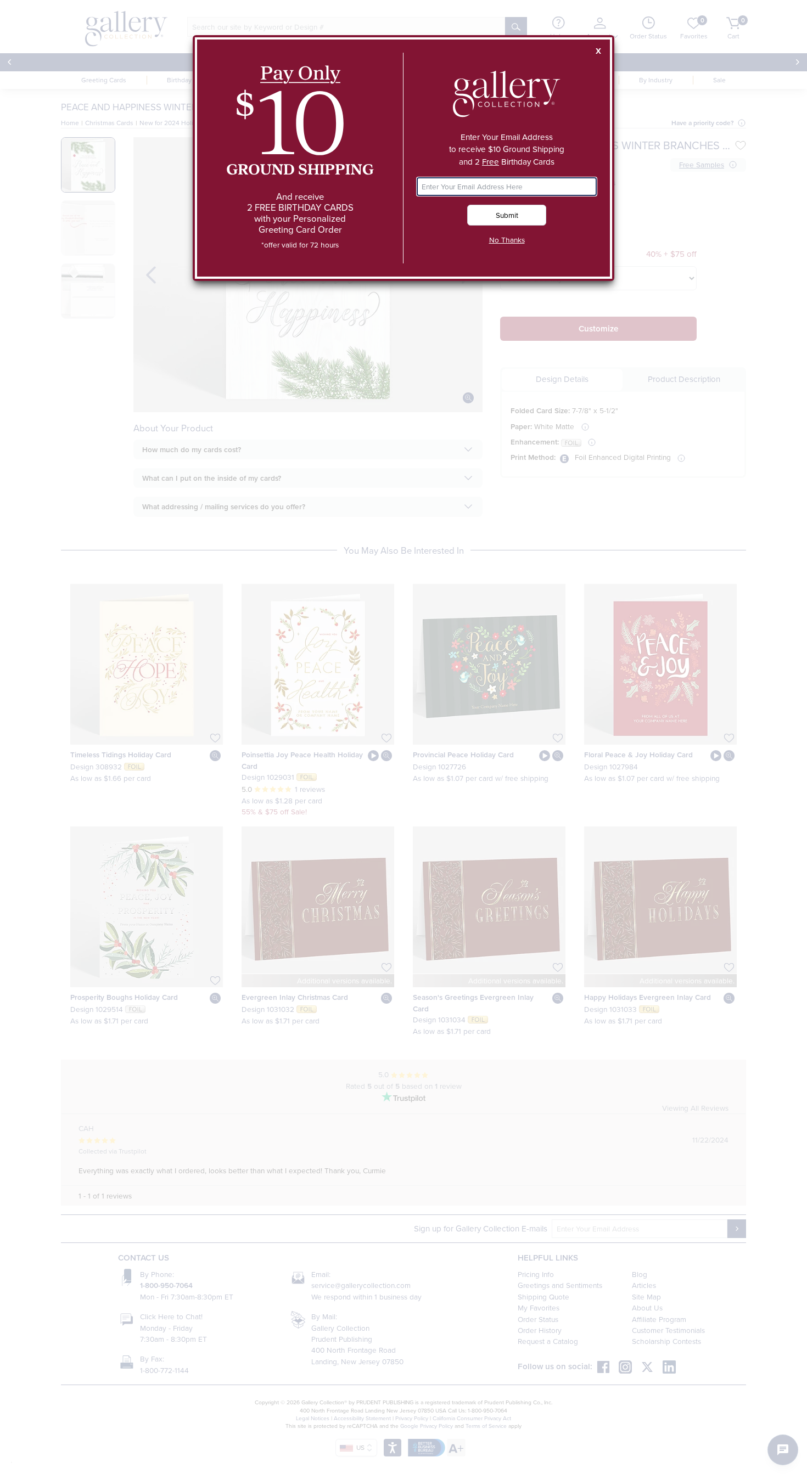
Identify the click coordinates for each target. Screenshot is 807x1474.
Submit (507, 215)
